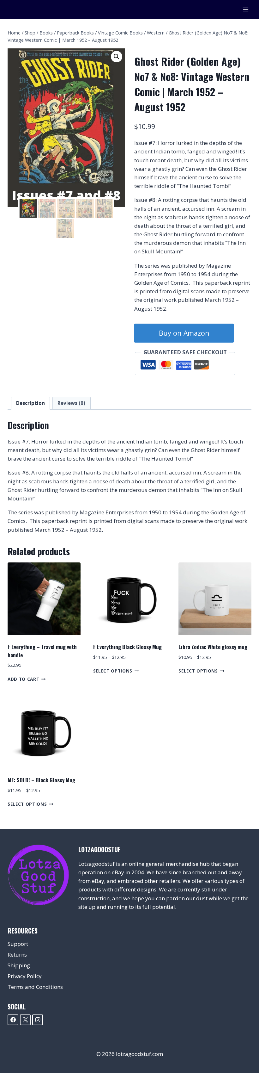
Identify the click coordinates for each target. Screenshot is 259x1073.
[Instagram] (37, 1019)
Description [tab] (30, 403)
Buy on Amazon (184, 333)
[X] (25, 1019)
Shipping (19, 965)
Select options (113, 671)
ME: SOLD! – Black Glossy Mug (41, 780)
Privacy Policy (25, 976)
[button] (116, 56)
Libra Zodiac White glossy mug (212, 647)
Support (18, 943)
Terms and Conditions (35, 986)
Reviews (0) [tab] (71, 403)
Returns (17, 954)
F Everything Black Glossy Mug (127, 647)
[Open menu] (245, 9)
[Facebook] (13, 1019)
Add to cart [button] (23, 679)
